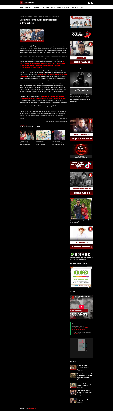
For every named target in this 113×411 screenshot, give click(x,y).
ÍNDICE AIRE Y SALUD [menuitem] (77, 7)
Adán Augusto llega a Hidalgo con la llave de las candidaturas (84, 392)
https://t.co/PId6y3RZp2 (81, 328)
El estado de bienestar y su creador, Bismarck (84, 384)
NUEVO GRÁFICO (32, 408)
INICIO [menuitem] (21, 7)
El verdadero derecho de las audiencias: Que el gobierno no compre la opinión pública (85, 376)
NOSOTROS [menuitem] (24, 11)
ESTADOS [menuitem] (27, 7)
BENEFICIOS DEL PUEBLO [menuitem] (63, 7)
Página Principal (23, 16)
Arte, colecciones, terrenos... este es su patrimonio (83, 367)
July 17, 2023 (75, 334)
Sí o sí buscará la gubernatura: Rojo (25, 143)
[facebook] (89, 3)
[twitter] (92, 3)
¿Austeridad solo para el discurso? (84, 399)
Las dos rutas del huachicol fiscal (41, 143)
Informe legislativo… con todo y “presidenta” (59, 143)
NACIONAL (30, 16)
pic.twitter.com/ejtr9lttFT (78, 329)
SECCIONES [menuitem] (36, 7)
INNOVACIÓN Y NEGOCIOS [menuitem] (48, 7)
